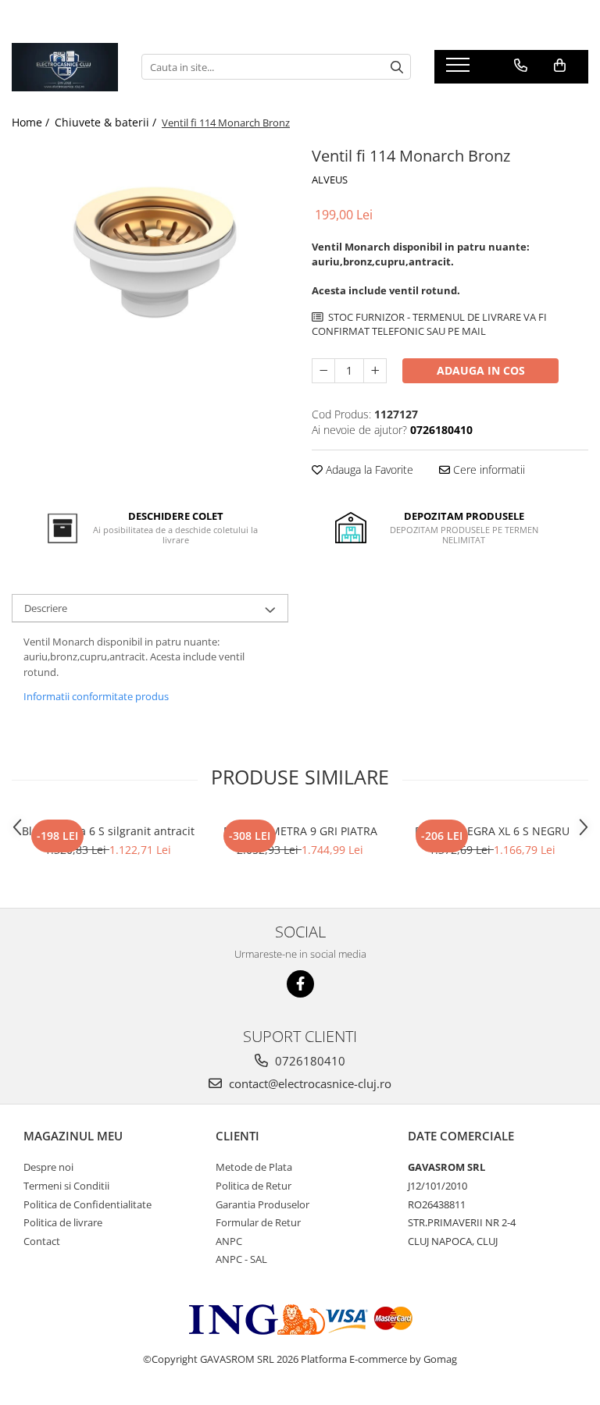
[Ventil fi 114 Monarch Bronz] (150, 246)
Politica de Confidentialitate (87, 1204)
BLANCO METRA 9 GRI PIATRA (300, 830)
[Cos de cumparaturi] (560, 65)
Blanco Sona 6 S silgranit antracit (108, 830)
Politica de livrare (62, 1222)
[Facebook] (300, 984)
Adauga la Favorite (368, 469)
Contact (41, 1241)
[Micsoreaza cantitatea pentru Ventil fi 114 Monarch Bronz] (323, 370)
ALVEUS (330, 180)
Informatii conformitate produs (96, 696)
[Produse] (459, 69)
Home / (32, 122)
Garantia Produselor (262, 1204)
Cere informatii (487, 469)
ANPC (229, 1241)
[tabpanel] (150, 246)
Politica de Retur (253, 1186)
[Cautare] (397, 67)
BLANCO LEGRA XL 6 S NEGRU (492, 830)
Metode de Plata (254, 1167)
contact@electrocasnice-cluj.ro (308, 1083)
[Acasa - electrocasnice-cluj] (65, 67)
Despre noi (48, 1167)
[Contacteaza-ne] (520, 65)
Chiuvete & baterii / (107, 122)
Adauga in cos (481, 370)
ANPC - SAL (241, 1259)
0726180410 (308, 1061)
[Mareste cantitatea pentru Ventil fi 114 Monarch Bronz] (375, 370)
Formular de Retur (258, 1222)
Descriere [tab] (45, 608)
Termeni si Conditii (66, 1186)
